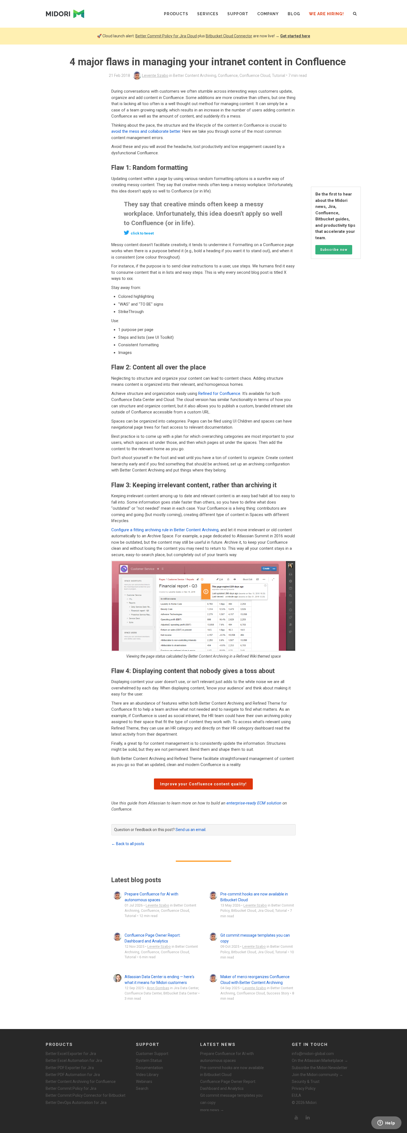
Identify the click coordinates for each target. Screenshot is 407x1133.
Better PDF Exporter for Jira (70, 1068)
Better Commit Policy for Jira (71, 1088)
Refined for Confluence (219, 393)
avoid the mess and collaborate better (145, 131)
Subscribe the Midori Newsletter (319, 1068)
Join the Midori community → (317, 1074)
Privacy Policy (304, 1088)
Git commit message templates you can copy (231, 1099)
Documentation (149, 1068)
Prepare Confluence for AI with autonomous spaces (227, 1057)
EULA (296, 1095)
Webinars (144, 1081)
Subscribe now (333, 250)
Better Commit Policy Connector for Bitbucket (85, 1095)
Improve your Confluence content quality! (203, 784)
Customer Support (152, 1053)
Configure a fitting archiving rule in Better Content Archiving (164, 529)
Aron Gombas (158, 988)
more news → (212, 1109)
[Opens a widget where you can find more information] (386, 1123)
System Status (149, 1060)
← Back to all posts (127, 844)
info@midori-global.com (313, 1053)
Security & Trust (306, 1081)
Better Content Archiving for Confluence (81, 1081)
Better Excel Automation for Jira (74, 1060)
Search (142, 1088)
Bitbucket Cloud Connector (229, 36)
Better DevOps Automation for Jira (76, 1102)
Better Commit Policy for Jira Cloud (166, 36)
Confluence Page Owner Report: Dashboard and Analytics (228, 1085)
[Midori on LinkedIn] (307, 1117)
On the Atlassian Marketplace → (320, 1060)
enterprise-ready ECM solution (253, 803)
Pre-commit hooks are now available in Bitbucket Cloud (232, 1071)
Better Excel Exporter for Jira (71, 1053)
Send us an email (190, 829)
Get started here (295, 36)
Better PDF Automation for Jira (73, 1074)
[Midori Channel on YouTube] (296, 1117)
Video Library (147, 1074)
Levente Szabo (155, 75)
